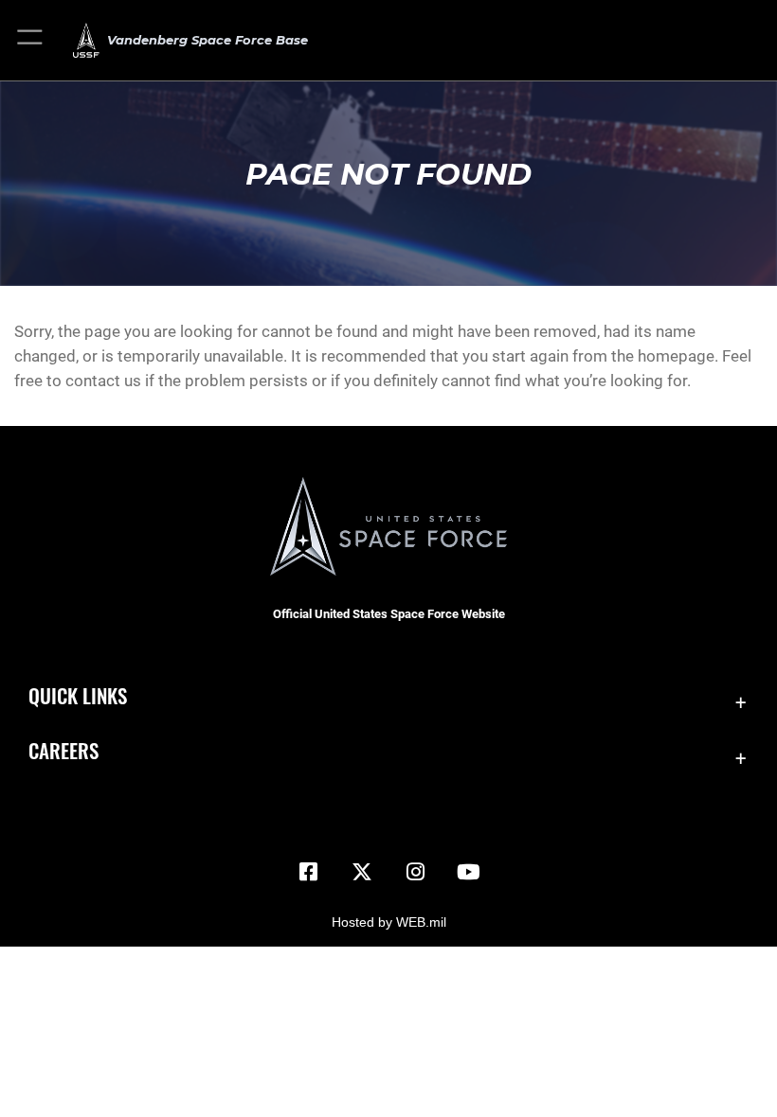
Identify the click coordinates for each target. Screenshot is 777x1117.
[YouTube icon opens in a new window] (468, 872)
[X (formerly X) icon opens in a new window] (362, 872)
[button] (31, 40)
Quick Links (77, 695)
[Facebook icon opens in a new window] (309, 872)
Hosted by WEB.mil (389, 922)
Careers (63, 750)
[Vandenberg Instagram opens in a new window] (415, 872)
